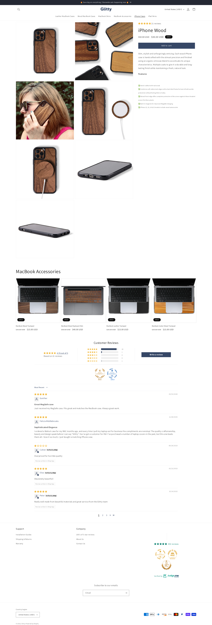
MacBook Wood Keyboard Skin (72, 326)
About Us (80, 539)
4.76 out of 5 (62, 353)
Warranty (19, 543)
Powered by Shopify (32, 624)
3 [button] (106, 515)
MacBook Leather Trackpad (116, 326)
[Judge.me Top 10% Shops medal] (166, 565)
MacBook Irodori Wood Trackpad (163, 326)
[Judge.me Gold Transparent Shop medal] (160, 554)
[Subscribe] (126, 593)
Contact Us (80, 543)
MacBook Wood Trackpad (25, 326)
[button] (18, 9)
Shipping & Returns (24, 539)
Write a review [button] (156, 354)
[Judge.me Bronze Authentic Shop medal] (100, 373)
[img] (40, 394)
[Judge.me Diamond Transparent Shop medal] (112, 373)
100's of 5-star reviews (85, 534)
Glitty (23, 624)
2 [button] (102, 515)
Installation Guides (23, 534)
